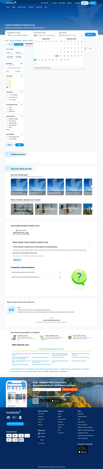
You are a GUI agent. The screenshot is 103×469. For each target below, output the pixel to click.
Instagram (42, 436)
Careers (40, 422)
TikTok (41, 440)
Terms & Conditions (82, 424)
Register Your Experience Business (86, 430)
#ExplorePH (80, 413)
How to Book (41, 413)
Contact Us (40, 416)
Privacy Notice (81, 422)
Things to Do (61, 424)
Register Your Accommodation (85, 427)
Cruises (60, 427)
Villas (59, 430)
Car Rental (60, 422)
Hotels (59, 413)
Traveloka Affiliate (82, 416)
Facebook (42, 433)
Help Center (41, 419)
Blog (79, 419)
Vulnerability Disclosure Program (86, 435)
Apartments (61, 433)
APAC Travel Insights (83, 438)
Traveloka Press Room (83, 433)
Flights (59, 416)
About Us (40, 424)
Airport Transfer (62, 419)
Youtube (42, 443)
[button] (85, 3)
